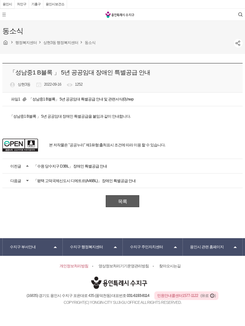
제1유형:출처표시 (100, 145)
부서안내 (23, 247)
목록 (122, 201)
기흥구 (36, 4)
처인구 (21, 4)
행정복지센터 (86, 247)
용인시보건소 (55, 4)
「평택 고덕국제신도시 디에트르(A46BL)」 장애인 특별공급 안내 (84, 181)
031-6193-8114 (138, 296)
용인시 (7, 4)
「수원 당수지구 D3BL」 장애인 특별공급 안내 (70, 166)
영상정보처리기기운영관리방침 (124, 266)
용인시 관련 (207, 247)
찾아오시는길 (170, 266)
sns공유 (238, 43)
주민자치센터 (146, 247)
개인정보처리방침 (74, 266)
